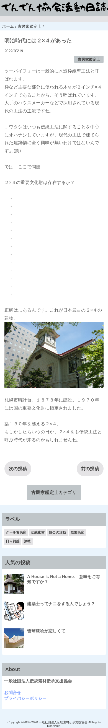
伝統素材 (38, 532)
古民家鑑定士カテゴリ (53, 492)
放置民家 (77, 532)
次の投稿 (18, 468)
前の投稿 (90, 468)
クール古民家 (16, 532)
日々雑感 (12, 541)
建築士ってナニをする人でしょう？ (61, 603)
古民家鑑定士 (89, 59)
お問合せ (12, 692)
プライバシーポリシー (25, 698)
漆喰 (27, 541)
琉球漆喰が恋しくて (46, 630)
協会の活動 (57, 532)
